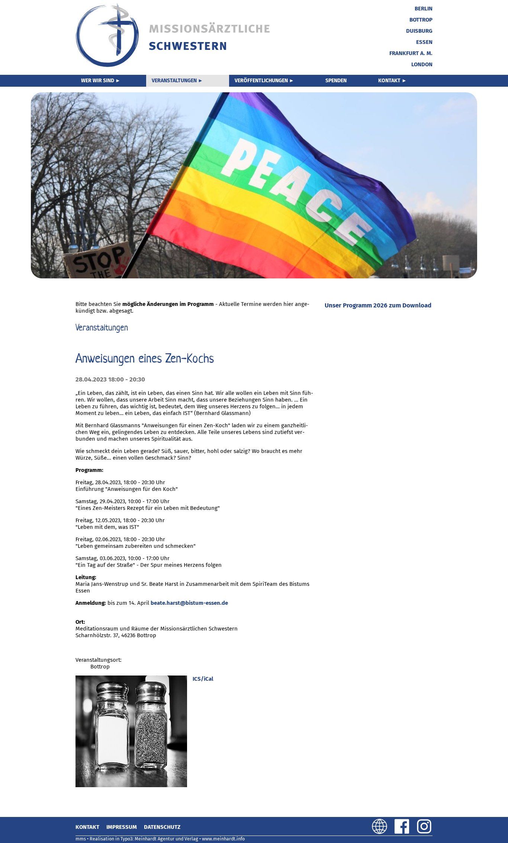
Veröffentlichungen (261, 80)
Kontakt (389, 80)
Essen (424, 42)
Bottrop (421, 19)
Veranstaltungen (174, 80)
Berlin (424, 8)
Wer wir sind (97, 80)
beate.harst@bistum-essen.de (189, 603)
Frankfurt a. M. (411, 53)
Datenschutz (162, 827)
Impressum (121, 827)
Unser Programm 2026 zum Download (378, 305)
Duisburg (419, 31)
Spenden (336, 80)
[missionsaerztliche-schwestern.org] (173, 66)
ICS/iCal (203, 679)
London (422, 64)
